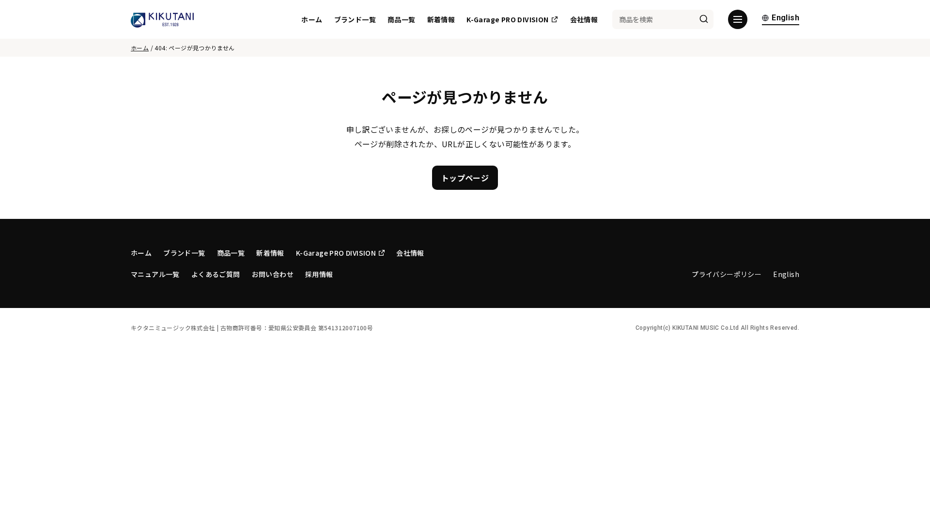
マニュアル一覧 (155, 274)
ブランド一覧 (355, 19)
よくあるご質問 (215, 274)
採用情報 (319, 274)
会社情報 (584, 19)
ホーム (311, 19)
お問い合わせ (273, 274)
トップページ (465, 178)
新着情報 (441, 19)
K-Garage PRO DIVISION (507, 19)
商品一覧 (402, 19)
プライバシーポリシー (726, 274)
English (785, 18)
